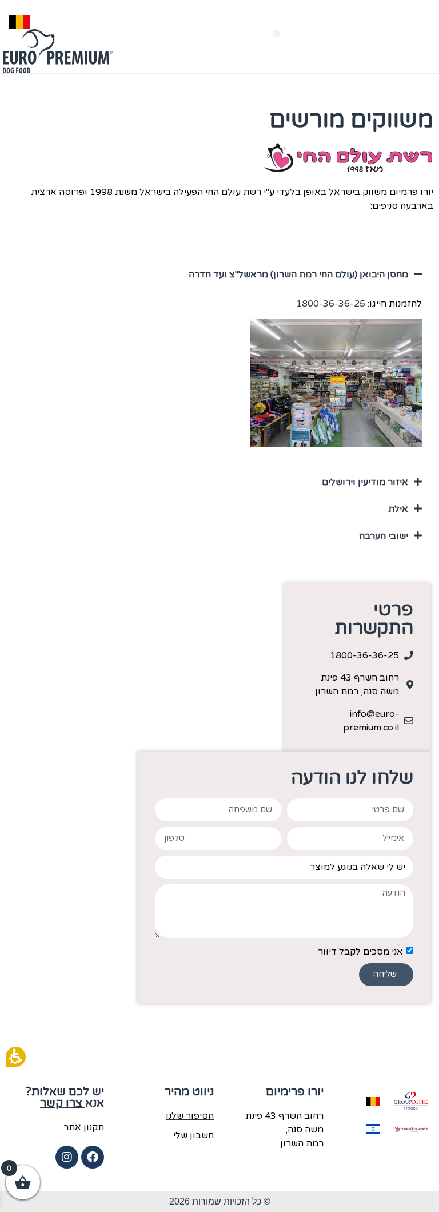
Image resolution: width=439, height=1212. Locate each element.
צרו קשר (62, 1103)
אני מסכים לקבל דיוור (360, 951)
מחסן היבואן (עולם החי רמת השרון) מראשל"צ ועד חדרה (298, 274)
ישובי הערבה (383, 536)
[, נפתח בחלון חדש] (411, 1101)
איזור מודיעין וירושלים (365, 482)
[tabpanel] (219, 378)
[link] (357, 720)
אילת (398, 509)
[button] (276, 33)
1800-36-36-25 (330, 303)
